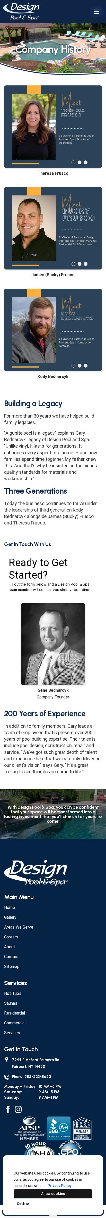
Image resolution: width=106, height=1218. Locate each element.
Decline (23, 1203)
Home (9, 907)
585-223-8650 (37, 1076)
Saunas (10, 1003)
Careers (11, 937)
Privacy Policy (60, 1186)
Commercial (14, 1022)
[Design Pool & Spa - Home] (45, 12)
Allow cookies (53, 1194)
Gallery (10, 917)
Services (12, 1032)
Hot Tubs (12, 993)
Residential (14, 1013)
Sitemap (12, 966)
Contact (11, 956)
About (9, 946)
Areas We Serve (18, 927)
